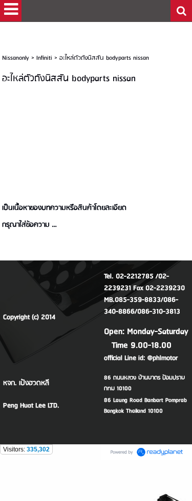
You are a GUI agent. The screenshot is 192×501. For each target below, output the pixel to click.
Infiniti (44, 58)
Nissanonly (15, 58)
